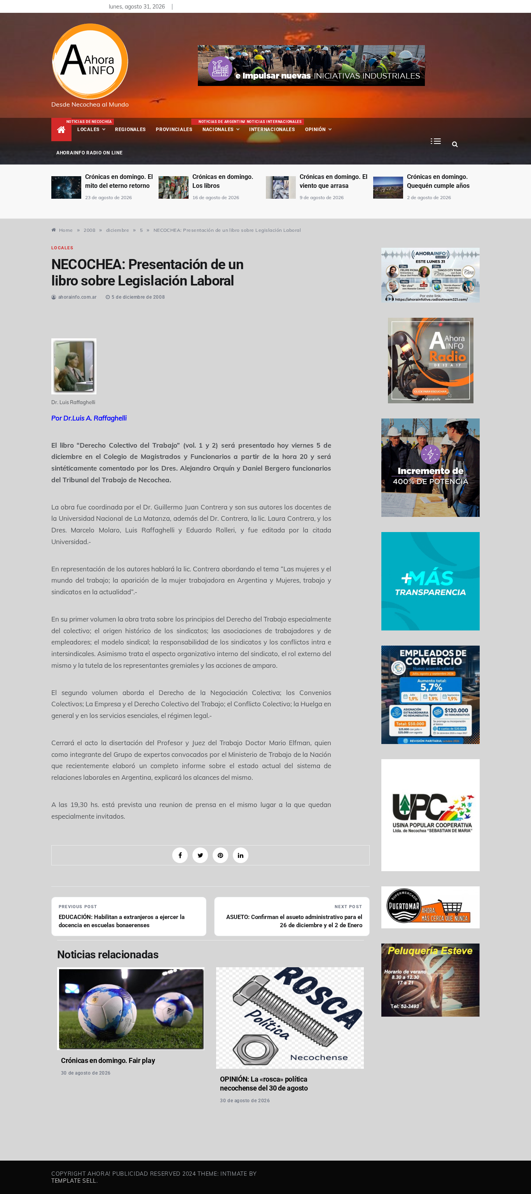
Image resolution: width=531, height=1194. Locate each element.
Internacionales (273, 126)
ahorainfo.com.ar (77, 297)
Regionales (130, 129)
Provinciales (174, 129)
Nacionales (221, 126)
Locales (93, 126)
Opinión (315, 129)
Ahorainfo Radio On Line (89, 153)
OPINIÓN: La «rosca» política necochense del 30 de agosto (263, 1083)
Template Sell (73, 1180)
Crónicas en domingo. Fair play (108, 1060)
